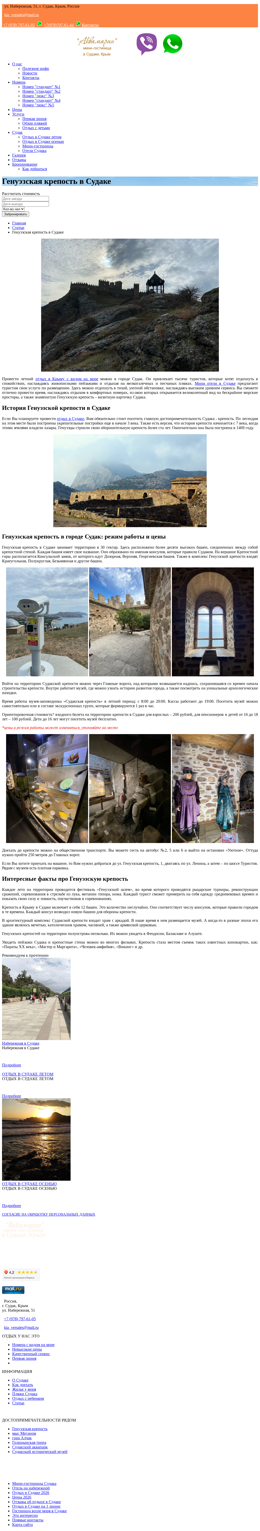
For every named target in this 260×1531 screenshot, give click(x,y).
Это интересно (25, 1515)
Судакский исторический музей (40, 1451)
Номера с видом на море (33, 1345)
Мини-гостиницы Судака (34, 1483)
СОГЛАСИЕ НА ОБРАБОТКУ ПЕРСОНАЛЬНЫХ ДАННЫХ (48, 1214)
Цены (17, 109)
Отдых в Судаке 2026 (30, 1492)
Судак (17, 132)
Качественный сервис (31, 1354)
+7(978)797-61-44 (59, 25)
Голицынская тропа (29, 1442)
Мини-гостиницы (37, 146)
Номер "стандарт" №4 (41, 100)
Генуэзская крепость (29, 1429)
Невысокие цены (27, 1349)
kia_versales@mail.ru (21, 15)
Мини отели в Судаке (215, 383)
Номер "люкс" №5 (38, 105)
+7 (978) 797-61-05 (19, 25)
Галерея (19, 155)
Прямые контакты (27, 1520)
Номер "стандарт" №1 (41, 87)
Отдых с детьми (36, 128)
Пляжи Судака (24, 1394)
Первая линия (34, 119)
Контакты (90, 25)
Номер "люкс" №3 (38, 96)
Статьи (18, 227)
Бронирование (24, 164)
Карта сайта (22, 1524)
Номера (18, 82)
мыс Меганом (24, 1433)
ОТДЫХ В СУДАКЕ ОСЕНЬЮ (29, 1184)
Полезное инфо (35, 68)
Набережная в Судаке (20, 1043)
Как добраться (34, 169)
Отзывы (19, 160)
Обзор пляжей (34, 123)
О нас (17, 64)
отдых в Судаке (70, 418)
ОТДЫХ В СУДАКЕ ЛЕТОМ (27, 1074)
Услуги (18, 114)
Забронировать (15, 214)
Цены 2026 (21, 1497)
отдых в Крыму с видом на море (67, 379)
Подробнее (11, 1065)
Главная (19, 223)
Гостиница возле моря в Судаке (39, 1511)
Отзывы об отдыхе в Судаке (36, 1502)
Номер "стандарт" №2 (41, 91)
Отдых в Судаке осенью (43, 141)
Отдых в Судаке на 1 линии (36, 1506)
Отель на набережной (31, 1488)
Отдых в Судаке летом (41, 137)
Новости (29, 73)
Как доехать (22, 1385)
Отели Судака (34, 150)
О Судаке (20, 1380)
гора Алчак (22, 1438)
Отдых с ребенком (28, 1398)
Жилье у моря (24, 1389)
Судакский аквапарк (30, 1447)
